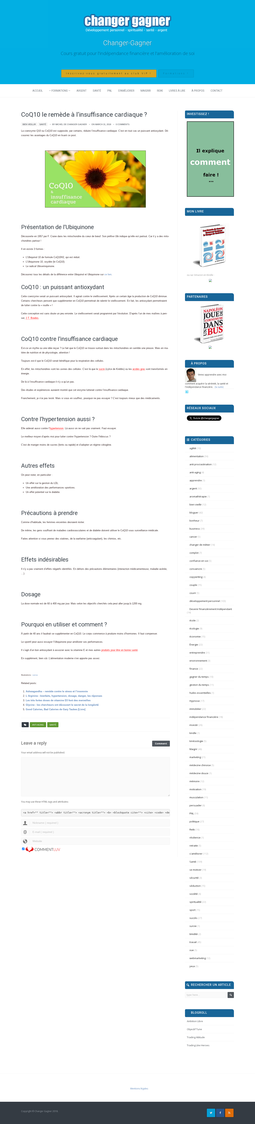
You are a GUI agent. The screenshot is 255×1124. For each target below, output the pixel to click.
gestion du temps (199, 684)
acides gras (139, 369)
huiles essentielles (200, 692)
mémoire (194, 781)
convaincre (195, 569)
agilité (192, 448)
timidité (193, 934)
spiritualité (195, 902)
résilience (194, 837)
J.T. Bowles (32, 318)
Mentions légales (139, 1088)
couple (193, 585)
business (194, 528)
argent (193, 488)
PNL (109, 90)
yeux (192, 966)
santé (52, 725)
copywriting (195, 577)
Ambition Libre (195, 1021)
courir (192, 593)
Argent (82, 90)
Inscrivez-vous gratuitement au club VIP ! (109, 73)
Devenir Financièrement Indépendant (210, 609)
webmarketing (197, 958)
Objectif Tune (194, 1029)
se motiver (195, 869)
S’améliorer (126, 90)
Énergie (193, 644)
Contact (217, 90)
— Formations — (59, 90)
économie (195, 636)
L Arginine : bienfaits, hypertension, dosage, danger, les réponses (64, 695)
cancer (193, 536)
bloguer (193, 512)
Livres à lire (177, 90)
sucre (102, 369)
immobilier (195, 709)
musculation (196, 797)
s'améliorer (195, 853)
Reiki (160, 90)
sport (192, 910)
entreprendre (197, 652)
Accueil (37, 90)
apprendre (195, 480)
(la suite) (219, 387)
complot (193, 552)
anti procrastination (200, 464)
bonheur (194, 520)
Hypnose (194, 701)
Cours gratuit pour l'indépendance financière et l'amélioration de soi (128, 53)
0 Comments (122, 124)
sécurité (194, 877)
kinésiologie (196, 741)
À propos (198, 90)
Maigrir (146, 90)
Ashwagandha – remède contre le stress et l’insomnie (57, 691)
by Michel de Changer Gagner (69, 124)
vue (191, 950)
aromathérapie (198, 496)
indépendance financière (203, 717)
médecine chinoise (200, 765)
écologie (194, 628)
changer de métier (199, 544)
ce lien (107, 274)
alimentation (196, 456)
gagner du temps (199, 676)
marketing (195, 757)
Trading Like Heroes (198, 1045)
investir (193, 725)
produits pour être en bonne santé (119, 650)
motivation (195, 789)
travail (193, 942)
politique (194, 821)
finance (193, 668)
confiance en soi (198, 560)
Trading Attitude (196, 1037)
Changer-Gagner (127, 43)
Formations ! (176, 73)
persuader (195, 805)
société (193, 893)
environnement (198, 660)
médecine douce (198, 773)
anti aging (38, 725)
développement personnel (204, 601)
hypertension (56, 428)
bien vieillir (29, 124)
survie (193, 926)
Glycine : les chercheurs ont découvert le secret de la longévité (62, 704)
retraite (193, 845)
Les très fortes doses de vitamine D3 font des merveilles (58, 700)
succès (193, 918)
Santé (97, 90)
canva (35, 675)
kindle (192, 733)
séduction (195, 885)
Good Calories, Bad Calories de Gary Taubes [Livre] (55, 709)
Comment (161, 743)
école (192, 620)
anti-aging (195, 472)
